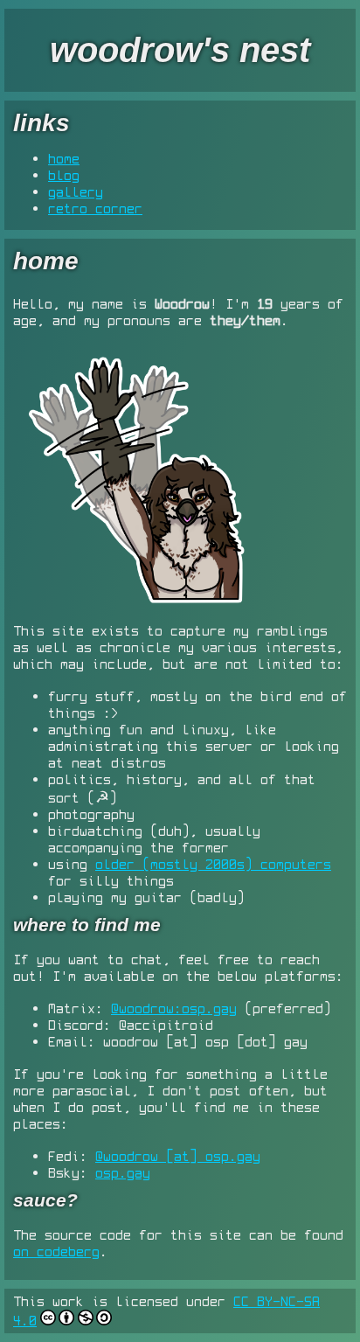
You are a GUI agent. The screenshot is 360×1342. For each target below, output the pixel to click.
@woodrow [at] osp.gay (177, 1156)
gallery (75, 191)
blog (64, 175)
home (64, 158)
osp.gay (122, 1172)
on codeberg (56, 1251)
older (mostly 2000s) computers (213, 864)
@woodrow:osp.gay (174, 1008)
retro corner (95, 208)
